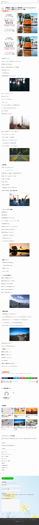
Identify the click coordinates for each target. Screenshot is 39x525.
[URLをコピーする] (34, 378)
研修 (3, 463)
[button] (4, 378)
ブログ (30, 519)
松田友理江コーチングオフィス (24, 373)
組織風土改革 (5, 465)
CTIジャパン (4, 373)
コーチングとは (10, 519)
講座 (3, 469)
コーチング (5, 451)
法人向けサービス (21, 519)
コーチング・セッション (7, 454)
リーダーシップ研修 (6, 460)
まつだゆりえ (8, 373)
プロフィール (27, 519)
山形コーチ (17, 373)
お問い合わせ (34, 519)
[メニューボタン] (38, 1)
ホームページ (5, 519)
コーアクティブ (13, 373)
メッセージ (5, 458)
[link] (13, 392)
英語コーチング (30, 373)
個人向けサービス (15, 519)
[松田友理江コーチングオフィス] (4, 1)
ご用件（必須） (4, 493)
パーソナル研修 (5, 456)
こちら (8, 348)
